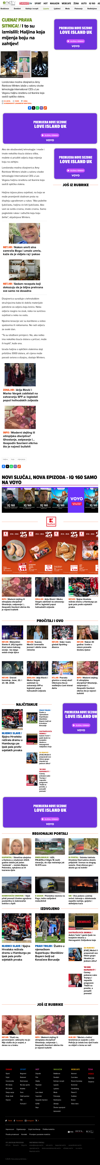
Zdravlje (56, 1103)
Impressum (10, 1129)
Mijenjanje (21, 459)
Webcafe (66, 3)
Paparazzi (38, 1085)
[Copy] (45, 108)
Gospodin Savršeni (41, 1100)
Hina (25, 101)
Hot (46, 3)
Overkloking (75, 1088)
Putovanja (79, 8)
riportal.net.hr (34, 1148)
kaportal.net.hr (60, 1145)
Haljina (5, 459)
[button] (4, 490)
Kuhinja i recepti (32, 8)
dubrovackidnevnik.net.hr (51, 1148)
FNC (21, 1100)
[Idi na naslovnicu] (10, 5)
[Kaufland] (50, 522)
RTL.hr (8, 1145)
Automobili (57, 1111)
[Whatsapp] (37, 108)
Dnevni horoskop (76, 1081)
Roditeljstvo (92, 8)
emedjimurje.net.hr (36, 1145)
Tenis (21, 1092)
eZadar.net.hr (68, 1148)
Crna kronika (10, 1081)
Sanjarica (91, 1081)
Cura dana (74, 1077)
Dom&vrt (17, 8)
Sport (38, 3)
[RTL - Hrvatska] (79, 1131)
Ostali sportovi (24, 1096)
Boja (12, 459)
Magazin (54, 3)
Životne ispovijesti (59, 1107)
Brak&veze (5, 8)
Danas (9, 1069)
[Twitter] (33, 108)
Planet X (73, 1092)
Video (91, 1073)
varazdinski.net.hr (75, 1145)
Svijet (7, 1077)
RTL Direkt (9, 1088)
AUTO (84, 3)
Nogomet (23, 1073)
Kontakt (24, 1134)
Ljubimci (57, 8)
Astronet (74, 1073)
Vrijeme (8, 1100)
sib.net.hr (49, 1145)
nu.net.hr (79, 1148)
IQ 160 (92, 3)
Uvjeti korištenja (34, 1129)
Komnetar (74, 1085)
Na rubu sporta (25, 1085)
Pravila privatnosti (12, 1134)
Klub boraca (24, 1081)
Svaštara (73, 1096)
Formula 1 (23, 1103)
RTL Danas (9, 1085)
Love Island (39, 1092)
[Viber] (41, 108)
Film (36, 1077)
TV (36, 1088)
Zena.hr (16, 1145)
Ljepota (46, 8)
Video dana (74, 1103)
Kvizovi (73, 1100)
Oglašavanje (21, 1129)
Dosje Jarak (9, 1096)
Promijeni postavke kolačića (39, 1134)
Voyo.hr (24, 1145)
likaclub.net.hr (34, 1151)
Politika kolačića (48, 1129)
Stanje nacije (10, 1092)
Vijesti (8, 1073)
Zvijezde (38, 1073)
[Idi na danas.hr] (26, 3)
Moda (67, 8)
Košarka (22, 1088)
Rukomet (23, 1077)
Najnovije (91, 1078)
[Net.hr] (90, 1131)
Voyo (37, 1107)
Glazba (37, 1081)
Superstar (38, 1096)
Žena (76, 3)
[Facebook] (29, 108)
